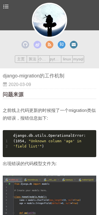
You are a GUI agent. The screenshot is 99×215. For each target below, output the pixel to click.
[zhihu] (61, 45)
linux (67, 59)
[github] (25, 45)
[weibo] (37, 45)
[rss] (49, 45)
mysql (78, 59)
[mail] (74, 45)
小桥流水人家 (44, 59)
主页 (21, 59)
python (55, 59)
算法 (32, 59)
